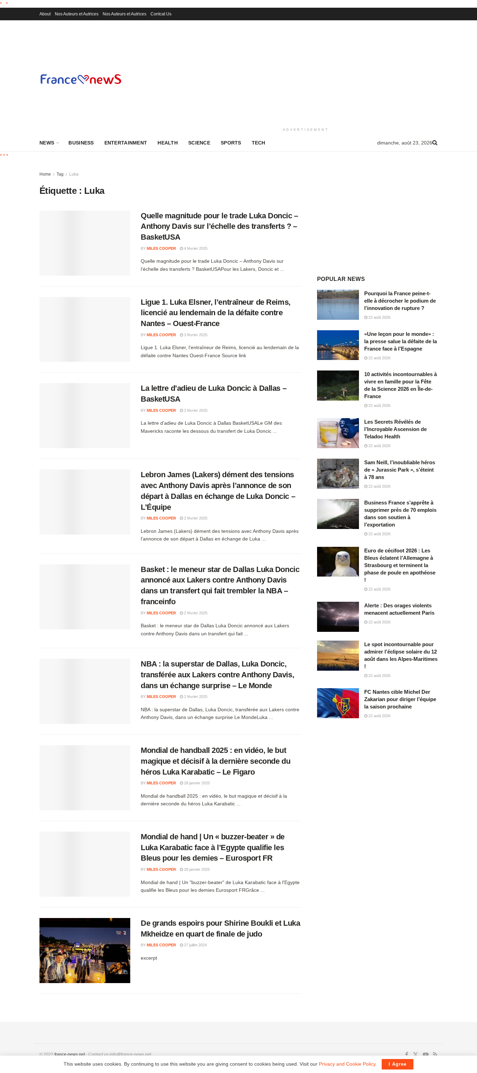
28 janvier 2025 (196, 783)
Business (81, 143)
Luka (74, 174)
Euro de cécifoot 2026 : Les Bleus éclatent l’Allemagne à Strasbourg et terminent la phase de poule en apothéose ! (399, 565)
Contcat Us (161, 14)
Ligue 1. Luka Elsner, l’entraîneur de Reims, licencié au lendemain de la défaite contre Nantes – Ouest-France (216, 313)
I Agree (397, 1064)
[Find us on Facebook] (406, 1055)
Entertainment (125, 143)
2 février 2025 (195, 518)
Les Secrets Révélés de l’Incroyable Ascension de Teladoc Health (395, 429)
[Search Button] (435, 142)
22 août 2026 (378, 317)
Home (45, 174)
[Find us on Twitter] (415, 1055)
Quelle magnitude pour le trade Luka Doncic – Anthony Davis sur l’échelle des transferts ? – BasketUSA (219, 226)
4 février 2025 (195, 248)
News (46, 143)
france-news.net (69, 1054)
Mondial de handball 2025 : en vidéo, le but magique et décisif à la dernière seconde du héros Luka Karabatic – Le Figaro (215, 761)
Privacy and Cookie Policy (347, 1064)
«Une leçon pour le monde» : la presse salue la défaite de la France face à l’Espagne (400, 341)
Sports (231, 143)
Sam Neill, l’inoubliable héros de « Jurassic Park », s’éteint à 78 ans (399, 469)
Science (199, 143)
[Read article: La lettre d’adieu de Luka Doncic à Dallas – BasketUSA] (84, 415)
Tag (60, 174)
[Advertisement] (306, 73)
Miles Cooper (161, 248)
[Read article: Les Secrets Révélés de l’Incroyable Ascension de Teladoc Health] (338, 433)
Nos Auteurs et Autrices (76, 14)
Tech (258, 143)
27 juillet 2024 (195, 945)
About (45, 14)
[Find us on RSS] (435, 1055)
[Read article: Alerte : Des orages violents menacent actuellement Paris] (338, 617)
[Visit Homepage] (80, 79)
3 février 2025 (195, 335)
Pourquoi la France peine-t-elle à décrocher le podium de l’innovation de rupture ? (400, 300)
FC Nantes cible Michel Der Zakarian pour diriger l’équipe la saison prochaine (400, 699)
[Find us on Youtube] (425, 1055)
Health (167, 143)
